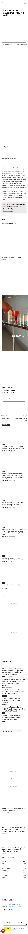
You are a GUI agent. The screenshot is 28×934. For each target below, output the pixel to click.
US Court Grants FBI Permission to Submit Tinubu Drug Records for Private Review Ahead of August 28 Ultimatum (13, 672)
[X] (7, 48)
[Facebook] (4, 48)
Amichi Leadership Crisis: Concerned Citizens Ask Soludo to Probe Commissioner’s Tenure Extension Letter (13, 504)
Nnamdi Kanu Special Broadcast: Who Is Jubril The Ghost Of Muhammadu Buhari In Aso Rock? (14, 829)
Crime (3, 582)
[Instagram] (6, 398)
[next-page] (5, 596)
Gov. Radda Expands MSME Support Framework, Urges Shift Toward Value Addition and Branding (13, 448)
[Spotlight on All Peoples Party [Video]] (14, 747)
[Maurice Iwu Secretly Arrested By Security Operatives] (14, 800)
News (23, 18)
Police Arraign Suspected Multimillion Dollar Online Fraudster (11, 700)
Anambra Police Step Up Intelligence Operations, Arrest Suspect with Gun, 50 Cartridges (13, 586)
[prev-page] (3, 596)
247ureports (4, 451)
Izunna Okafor (5, 480)
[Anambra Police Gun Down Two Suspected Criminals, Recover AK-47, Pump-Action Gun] (14, 548)
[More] (18, 48)
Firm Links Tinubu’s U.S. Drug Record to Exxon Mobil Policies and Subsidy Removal (13, 692)
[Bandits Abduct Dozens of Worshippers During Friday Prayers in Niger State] (5, 783)
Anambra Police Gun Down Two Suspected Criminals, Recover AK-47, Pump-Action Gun (12, 559)
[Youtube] (10, 915)
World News (4, 695)
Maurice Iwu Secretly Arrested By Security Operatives (13, 810)
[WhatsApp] (15, 48)
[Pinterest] (11, 48)
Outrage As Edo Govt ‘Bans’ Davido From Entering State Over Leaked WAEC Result (13, 709)
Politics (3, 676)
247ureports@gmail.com (14, 906)
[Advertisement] (14, 28)
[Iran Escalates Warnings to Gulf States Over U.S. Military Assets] (5, 776)
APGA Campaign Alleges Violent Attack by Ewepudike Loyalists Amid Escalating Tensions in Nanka (13, 682)
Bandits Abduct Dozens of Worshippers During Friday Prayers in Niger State (11, 717)
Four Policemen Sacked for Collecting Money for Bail (21, 418)
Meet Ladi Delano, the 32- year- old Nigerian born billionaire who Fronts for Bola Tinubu (14, 850)
